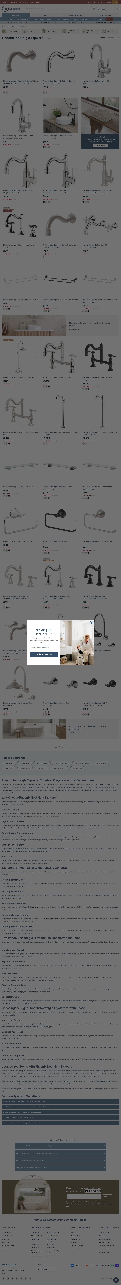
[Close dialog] (91, 622)
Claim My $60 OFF (44, 654)
